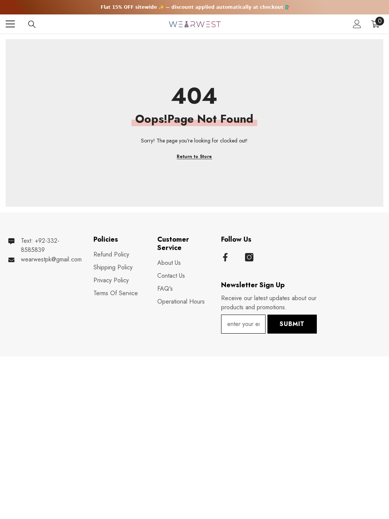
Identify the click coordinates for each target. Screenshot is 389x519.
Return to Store (194, 156)
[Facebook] (225, 257)
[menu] (10, 23)
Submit (292, 324)
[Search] (31, 24)
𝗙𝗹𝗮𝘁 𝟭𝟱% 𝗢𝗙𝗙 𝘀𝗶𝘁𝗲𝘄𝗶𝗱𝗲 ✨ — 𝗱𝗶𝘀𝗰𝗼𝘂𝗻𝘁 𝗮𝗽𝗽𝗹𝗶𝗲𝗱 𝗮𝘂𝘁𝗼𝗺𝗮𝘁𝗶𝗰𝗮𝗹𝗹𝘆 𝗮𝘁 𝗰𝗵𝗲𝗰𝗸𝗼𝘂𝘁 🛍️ (196, 7)
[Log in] (357, 24)
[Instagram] (249, 257)
